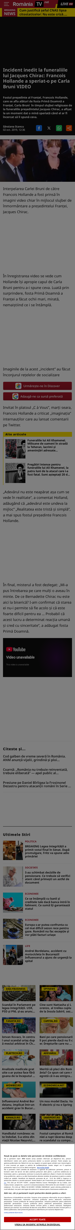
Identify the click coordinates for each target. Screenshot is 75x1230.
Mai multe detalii (43, 1167)
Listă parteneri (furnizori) (13, 1213)
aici (5, 1183)
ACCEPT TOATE (37, 1219)
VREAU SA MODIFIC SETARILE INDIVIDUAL (37, 1224)
